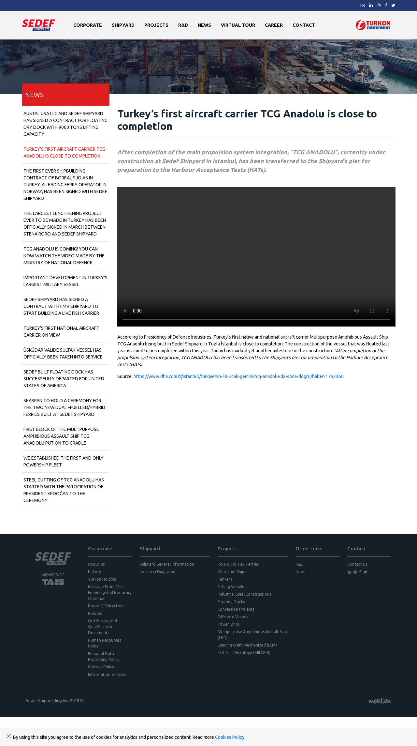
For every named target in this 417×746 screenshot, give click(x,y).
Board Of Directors (105, 606)
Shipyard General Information (167, 564)
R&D (183, 25)
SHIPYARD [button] (123, 25)
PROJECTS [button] (156, 25)
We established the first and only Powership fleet (63, 461)
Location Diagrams (157, 572)
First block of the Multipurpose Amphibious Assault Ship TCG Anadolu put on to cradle (61, 436)
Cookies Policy (101, 667)
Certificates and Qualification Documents (102, 627)
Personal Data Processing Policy (103, 656)
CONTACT (304, 25)
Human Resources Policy (104, 643)
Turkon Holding (102, 579)
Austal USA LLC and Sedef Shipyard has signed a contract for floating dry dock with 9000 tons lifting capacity (65, 124)
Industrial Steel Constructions (244, 594)
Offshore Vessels (233, 617)
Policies (95, 613)
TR (362, 5)
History (94, 572)
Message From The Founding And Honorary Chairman (110, 593)
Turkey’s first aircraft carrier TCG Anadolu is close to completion (64, 152)
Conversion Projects (236, 609)
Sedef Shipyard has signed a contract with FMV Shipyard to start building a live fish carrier (61, 306)
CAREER (274, 25)
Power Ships (228, 624)
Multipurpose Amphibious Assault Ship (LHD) (252, 635)
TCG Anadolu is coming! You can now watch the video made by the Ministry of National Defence (64, 255)
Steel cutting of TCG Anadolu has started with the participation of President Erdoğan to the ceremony (63, 490)
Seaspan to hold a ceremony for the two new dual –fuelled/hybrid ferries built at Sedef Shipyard (64, 407)
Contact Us (357, 564)
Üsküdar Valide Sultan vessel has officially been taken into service (63, 353)
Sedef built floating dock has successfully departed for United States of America (63, 378)
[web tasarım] (380, 700)
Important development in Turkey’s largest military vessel (65, 281)
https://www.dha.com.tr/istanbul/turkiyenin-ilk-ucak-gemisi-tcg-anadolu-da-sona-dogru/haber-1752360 (239, 376)
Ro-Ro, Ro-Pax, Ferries (238, 564)
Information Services (107, 674)
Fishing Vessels (231, 587)
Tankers (225, 579)
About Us (96, 564)
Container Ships (232, 572)
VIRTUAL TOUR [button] (238, 25)
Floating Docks (231, 602)
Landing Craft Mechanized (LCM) (247, 645)
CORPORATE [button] (87, 25)
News (300, 572)
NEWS (204, 25)
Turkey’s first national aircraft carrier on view (61, 332)
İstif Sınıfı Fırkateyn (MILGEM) (244, 652)
